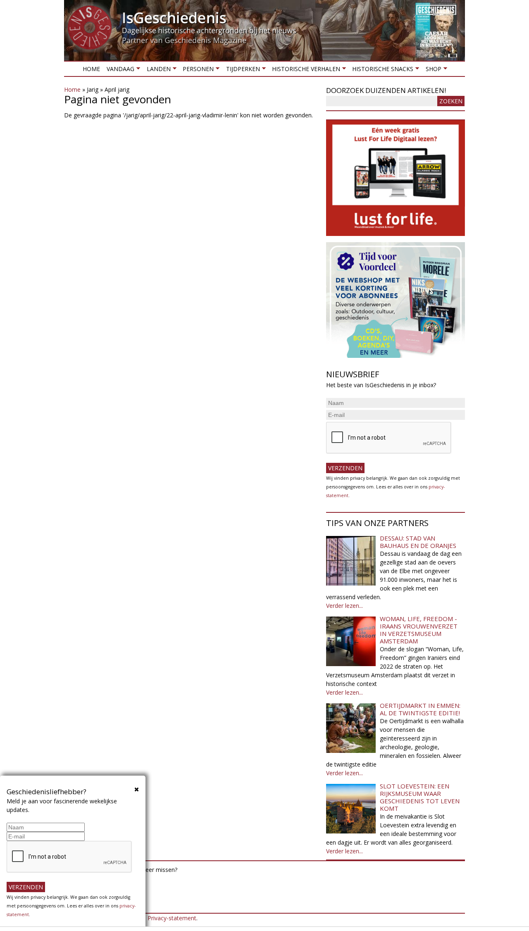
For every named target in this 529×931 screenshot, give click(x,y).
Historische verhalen (304, 70)
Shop (431, 70)
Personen (196, 70)
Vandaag (118, 70)
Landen (156, 70)
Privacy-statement (172, 918)
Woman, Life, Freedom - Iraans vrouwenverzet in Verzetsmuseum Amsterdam (419, 629)
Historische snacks (381, 70)
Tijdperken (241, 70)
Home (91, 69)
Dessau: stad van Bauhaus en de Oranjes (418, 542)
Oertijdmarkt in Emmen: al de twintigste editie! (420, 709)
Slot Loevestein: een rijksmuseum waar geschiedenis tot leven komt (420, 797)
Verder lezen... (344, 606)
